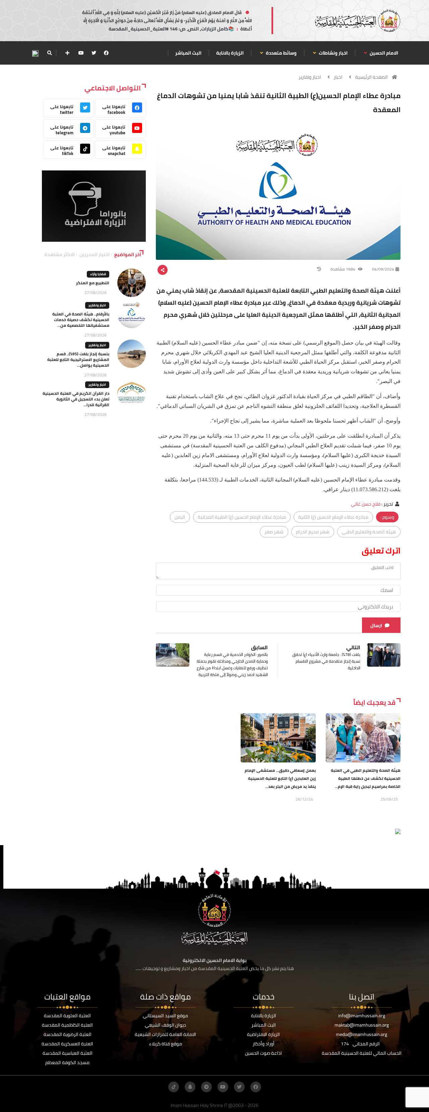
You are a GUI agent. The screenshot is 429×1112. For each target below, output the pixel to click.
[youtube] (81, 53)
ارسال (376, 625)
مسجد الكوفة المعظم (67, 1062)
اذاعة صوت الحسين (263, 1053)
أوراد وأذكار (263, 1043)
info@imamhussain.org (361, 1015)
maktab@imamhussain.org (361, 1025)
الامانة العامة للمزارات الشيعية (165, 1034)
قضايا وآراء (98, 274)
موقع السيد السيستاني (165, 1015)
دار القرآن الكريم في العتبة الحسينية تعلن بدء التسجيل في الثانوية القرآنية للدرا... (76, 399)
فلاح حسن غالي (365, 504)
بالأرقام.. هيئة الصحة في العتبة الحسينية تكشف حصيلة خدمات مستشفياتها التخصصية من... (80, 319)
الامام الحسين (383, 53)
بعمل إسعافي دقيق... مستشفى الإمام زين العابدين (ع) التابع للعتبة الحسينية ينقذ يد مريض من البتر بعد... (280, 778)
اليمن (180, 517)
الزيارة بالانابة (230, 53)
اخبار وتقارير (310, 77)
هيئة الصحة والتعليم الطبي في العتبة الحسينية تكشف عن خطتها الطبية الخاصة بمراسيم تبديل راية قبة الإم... (366, 778)
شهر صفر (274, 531)
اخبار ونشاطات (333, 53)
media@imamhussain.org (361, 1034)
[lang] (35, 53)
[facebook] (106, 53)
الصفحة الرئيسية (371, 77)
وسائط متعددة (281, 53)
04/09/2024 (383, 269)
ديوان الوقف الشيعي (165, 1025)
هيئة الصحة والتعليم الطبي (369, 531)
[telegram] (206, 1087)
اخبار (338, 77)
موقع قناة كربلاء (165, 1043)
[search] (49, 53)
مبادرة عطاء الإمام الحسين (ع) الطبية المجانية (242, 517)
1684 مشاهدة (343, 269)
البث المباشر (188, 53)
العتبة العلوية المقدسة (67, 1015)
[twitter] (94, 53)
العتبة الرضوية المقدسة (67, 1034)
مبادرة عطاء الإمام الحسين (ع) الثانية (333, 517)
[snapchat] (190, 1087)
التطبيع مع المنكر (92, 283)
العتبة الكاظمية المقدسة (67, 1025)
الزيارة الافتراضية (263, 1034)
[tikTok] (173, 1087)
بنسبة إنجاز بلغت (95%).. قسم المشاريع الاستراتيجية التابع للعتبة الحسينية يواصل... (78, 359)
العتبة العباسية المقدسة (68, 1053)
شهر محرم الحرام (312, 531)
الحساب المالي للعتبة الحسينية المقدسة (362, 1053)
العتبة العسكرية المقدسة (67, 1043)
